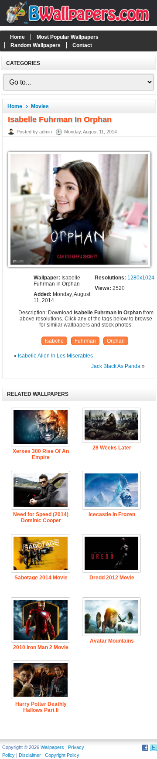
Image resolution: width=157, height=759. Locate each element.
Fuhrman (85, 341)
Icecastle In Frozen (112, 514)
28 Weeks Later (111, 448)
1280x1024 (140, 278)
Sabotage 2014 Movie (41, 578)
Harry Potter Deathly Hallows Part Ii (41, 707)
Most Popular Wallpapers (68, 37)
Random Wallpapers (35, 45)
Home (17, 37)
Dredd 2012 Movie (111, 578)
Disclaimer (30, 755)
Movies (40, 106)
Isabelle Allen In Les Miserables (55, 356)
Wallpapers (52, 747)
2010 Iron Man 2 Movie (40, 647)
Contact (82, 45)
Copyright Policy (62, 755)
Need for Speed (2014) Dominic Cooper (40, 517)
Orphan (116, 341)
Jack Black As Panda (115, 366)
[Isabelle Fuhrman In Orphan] (79, 267)
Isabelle (54, 341)
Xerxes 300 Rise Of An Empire (41, 454)
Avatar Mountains (112, 641)
